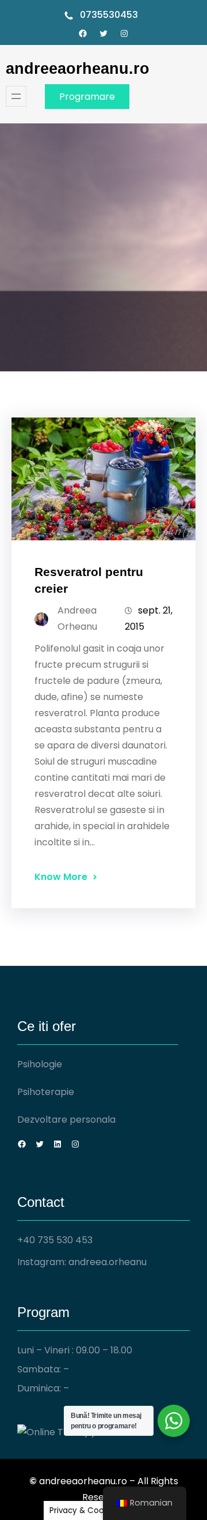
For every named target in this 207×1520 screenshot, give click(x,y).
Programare (87, 96)
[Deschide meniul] (16, 96)
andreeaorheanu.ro (78, 68)
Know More (60, 876)
